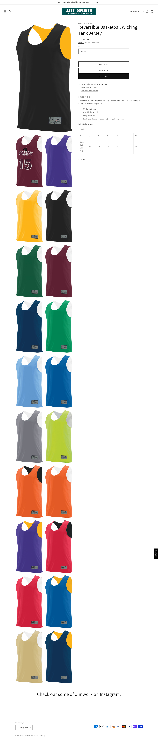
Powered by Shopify (39, 735)
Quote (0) (156, 553)
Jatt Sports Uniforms (26, 735)
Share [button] (83, 159)
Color (80, 47)
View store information (89, 91)
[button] (4, 11)
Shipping (81, 42)
